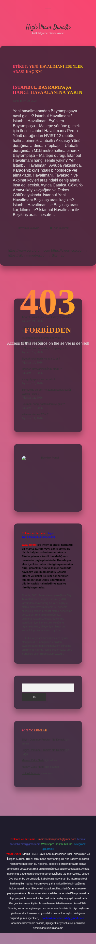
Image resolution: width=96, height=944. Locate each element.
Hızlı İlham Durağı (48, 27)
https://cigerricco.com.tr (69, 250)
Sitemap (58, 255)
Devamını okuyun (31, 229)
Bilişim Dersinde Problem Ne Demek (43, 739)
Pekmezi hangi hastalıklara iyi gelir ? (43, 403)
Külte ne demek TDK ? (35, 414)
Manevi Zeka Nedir (33, 760)
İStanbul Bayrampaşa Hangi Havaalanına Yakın (47, 90)
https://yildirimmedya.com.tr (29, 255)
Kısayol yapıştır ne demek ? (38, 379)
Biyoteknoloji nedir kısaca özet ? (41, 358)
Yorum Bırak (61, 227)
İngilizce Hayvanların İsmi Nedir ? (42, 368)
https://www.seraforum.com (29, 250)
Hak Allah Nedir (31, 773)
